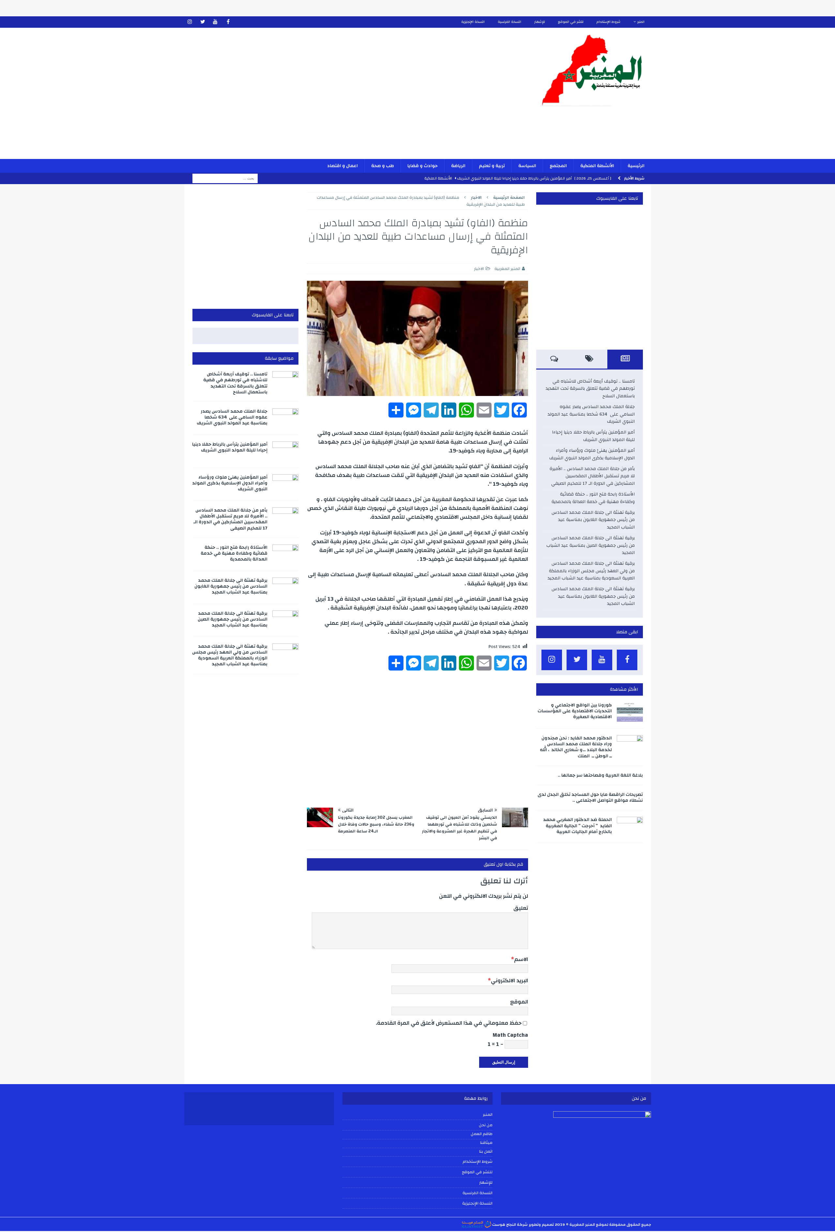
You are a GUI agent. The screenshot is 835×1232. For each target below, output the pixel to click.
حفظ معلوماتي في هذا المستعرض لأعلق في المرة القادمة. (449, 1023)
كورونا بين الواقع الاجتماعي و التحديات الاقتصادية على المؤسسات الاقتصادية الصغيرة (575, 711)
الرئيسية (636, 166)
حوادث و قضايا (422, 166)
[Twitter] (202, 22)
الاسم (521, 959)
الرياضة (458, 166)
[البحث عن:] (225, 178)
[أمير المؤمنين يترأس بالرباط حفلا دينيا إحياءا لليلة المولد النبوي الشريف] (285, 451)
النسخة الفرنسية (509, 22)
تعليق (520, 908)
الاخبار (479, 269)
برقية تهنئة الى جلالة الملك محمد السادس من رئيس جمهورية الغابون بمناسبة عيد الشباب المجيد (593, 519)
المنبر (641, 22)
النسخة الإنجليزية (473, 22)
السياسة (527, 166)
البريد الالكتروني (509, 980)
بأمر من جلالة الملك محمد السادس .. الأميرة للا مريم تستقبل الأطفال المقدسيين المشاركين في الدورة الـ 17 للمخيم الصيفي (592, 476)
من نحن (486, 1125)
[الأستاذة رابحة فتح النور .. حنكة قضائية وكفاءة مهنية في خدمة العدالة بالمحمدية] (285, 554)
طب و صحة (382, 166)
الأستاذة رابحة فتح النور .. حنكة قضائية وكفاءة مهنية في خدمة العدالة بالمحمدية (593, 498)
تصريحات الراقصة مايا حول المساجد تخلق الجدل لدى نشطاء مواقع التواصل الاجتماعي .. (590, 797)
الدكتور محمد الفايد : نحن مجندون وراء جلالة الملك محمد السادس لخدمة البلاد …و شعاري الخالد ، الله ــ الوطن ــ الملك (576, 747)
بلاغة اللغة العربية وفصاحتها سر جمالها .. (600, 775)
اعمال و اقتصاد (342, 166)
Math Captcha (510, 1035)
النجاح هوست (503, 1224)
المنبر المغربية (507, 269)
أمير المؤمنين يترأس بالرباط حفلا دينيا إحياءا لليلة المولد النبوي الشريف (593, 436)
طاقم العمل (482, 1134)
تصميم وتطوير (541, 1224)
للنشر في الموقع (571, 22)
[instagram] (190, 22)
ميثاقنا (486, 1142)
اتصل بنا (486, 1151)
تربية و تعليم (492, 166)
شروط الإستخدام (608, 22)
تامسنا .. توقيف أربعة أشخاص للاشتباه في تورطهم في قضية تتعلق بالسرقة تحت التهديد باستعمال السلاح (590, 388)
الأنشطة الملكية (597, 166)
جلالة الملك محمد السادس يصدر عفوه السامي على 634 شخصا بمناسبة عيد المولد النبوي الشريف (591, 414)
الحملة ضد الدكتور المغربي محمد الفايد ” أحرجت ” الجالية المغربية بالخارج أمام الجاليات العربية (577, 825)
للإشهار (539, 22)
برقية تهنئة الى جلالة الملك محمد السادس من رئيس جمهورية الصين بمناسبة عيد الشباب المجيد (590, 545)
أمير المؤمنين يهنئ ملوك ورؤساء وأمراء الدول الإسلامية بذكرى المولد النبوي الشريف (592, 454)
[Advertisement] (341, 97)
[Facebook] (228, 22)
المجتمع (558, 166)
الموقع (519, 1002)
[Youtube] (215, 22)
